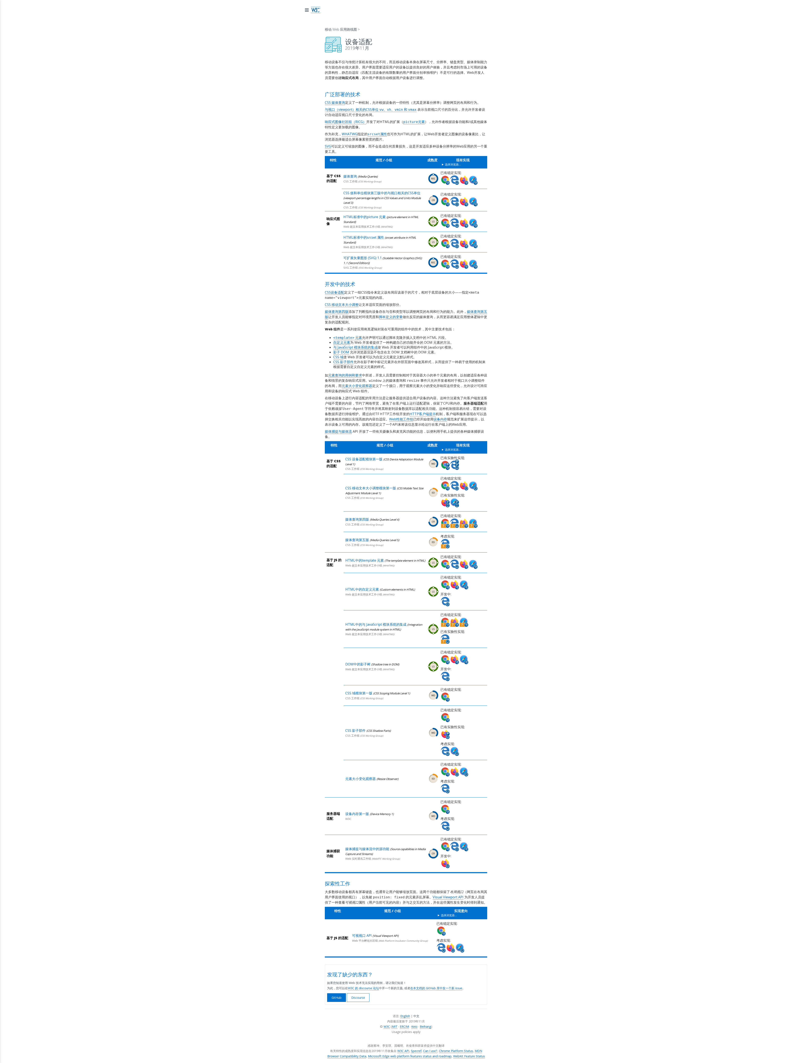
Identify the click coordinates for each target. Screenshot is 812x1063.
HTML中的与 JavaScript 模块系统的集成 (375, 624)
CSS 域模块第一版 (358, 693)
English (405, 1016)
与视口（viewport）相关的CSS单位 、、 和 (371, 109)
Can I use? (430, 1051)
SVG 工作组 (350, 268)
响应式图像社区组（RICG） (345, 121)
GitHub (337, 998)
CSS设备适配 (334, 292)
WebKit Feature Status (469, 1056)
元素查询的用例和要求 (345, 375)
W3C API (403, 1051)
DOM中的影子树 (357, 664)
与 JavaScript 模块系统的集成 (355, 347)
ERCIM (404, 1027)
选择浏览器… (453, 164)
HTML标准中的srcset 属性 (363, 237)
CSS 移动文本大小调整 (342, 304)
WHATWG (349, 134)
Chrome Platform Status (456, 1051)
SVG (328, 146)
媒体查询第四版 (336, 311)
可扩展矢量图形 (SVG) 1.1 (362, 258)
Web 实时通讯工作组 (358, 859)
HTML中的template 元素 (364, 560)
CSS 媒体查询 (335, 102)
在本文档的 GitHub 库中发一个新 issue (436, 988)
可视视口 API (362, 935)
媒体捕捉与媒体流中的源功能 (367, 849)
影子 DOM (341, 352)
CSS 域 (338, 357)
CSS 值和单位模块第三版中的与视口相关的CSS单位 (381, 193)
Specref (416, 1051)
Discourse (358, 998)
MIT (395, 1027)
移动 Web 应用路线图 (341, 29)
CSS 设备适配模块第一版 (364, 459)
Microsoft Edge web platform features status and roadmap (409, 1056)
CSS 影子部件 (343, 362)
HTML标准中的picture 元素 (364, 217)
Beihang (425, 1027)
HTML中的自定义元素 (362, 589)
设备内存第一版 (357, 813)
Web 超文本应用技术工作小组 (361, 226)
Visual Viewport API (448, 897)
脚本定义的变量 (391, 317)
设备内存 (440, 419)
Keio (414, 1027)
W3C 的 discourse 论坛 (363, 988)
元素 (347, 337)
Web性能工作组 (401, 419)
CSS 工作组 (350, 181)
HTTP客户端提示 (423, 414)
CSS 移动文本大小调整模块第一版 (370, 488)
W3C (348, 819)
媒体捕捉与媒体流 (338, 431)
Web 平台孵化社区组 (365, 941)
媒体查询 (350, 176)
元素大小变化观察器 (357, 385)
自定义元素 (341, 342)
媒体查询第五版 (357, 540)
